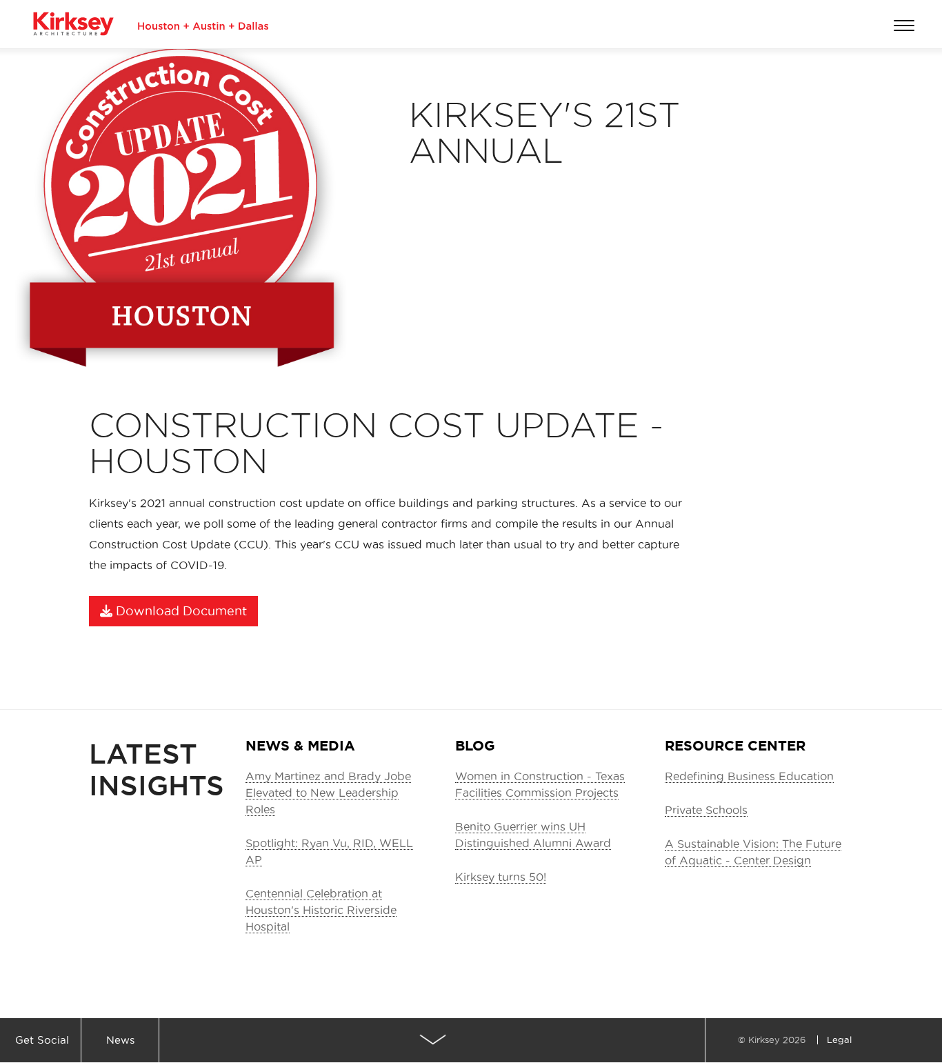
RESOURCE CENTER (735, 745)
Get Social (42, 1040)
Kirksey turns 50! (500, 877)
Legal (839, 1039)
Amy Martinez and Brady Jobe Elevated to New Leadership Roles (328, 792)
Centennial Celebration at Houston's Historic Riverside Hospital (321, 910)
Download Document (179, 610)
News (120, 1040)
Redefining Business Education (749, 776)
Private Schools (706, 810)
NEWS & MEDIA (300, 745)
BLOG (475, 745)
